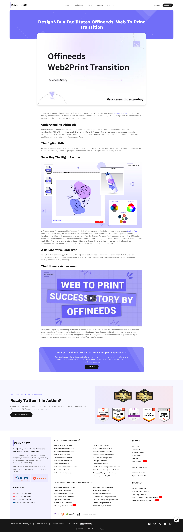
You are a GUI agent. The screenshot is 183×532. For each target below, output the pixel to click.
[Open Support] (115, 5)
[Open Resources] (104, 5)
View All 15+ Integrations (89, 514)
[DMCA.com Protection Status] (86, 524)
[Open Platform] (72, 5)
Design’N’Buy (132, 231)
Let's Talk (91, 367)
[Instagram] (170, 523)
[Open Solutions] (84, 5)
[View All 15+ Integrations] (98, 514)
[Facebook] (165, 523)
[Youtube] (154, 523)
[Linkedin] (149, 523)
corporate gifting (121, 113)
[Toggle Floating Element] (176, 519)
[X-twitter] (160, 523)
